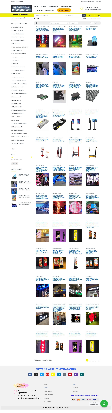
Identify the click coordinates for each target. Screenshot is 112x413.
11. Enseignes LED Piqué (17, 57)
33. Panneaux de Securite (17, 130)
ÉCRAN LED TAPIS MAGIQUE (92, 26)
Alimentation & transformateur (39, 110)
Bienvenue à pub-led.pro (17, 1)
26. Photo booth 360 (16, 107)
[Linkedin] (59, 374)
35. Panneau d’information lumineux (20, 136)
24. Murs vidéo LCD (16, 100)
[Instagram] (36, 374)
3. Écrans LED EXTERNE (17, 30)
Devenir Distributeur (65, 6)
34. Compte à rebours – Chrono (19, 133)
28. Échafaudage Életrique (17, 113)
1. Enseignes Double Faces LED (19, 23)
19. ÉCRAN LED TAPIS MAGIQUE (19, 83)
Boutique (98, 1)
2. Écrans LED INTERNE (17, 27)
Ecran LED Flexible (40, 165)
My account (75, 391)
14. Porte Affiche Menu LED (18, 67)
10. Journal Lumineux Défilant (18, 53)
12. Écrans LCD (15, 60)
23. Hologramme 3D (16, 97)
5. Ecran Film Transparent (17, 37)
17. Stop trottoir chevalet (17, 77)
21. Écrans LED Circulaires (17, 90)
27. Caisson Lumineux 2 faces (18, 110)
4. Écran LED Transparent (17, 33)
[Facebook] (30, 374)
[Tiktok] (64, 374)
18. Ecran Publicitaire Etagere (18, 80)
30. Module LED (15, 120)
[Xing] (82, 374)
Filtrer (15, 163)
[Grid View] (36, 23)
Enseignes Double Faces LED (42, 26)
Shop (74, 384)
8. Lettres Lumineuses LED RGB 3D (19, 47)
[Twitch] (76, 374)
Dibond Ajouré (39, 276)
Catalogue (40, 10)
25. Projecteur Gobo (16, 103)
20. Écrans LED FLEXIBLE (17, 87)
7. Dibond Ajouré (15, 43)
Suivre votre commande (88, 1)
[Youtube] (47, 374)
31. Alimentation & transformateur (19, 123)
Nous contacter (49, 10)
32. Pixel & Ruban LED (16, 127)
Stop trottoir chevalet (40, 221)
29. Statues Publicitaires (17, 117)
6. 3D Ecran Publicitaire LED (18, 40)
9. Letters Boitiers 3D (16, 50)
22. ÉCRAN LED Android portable (19, 93)
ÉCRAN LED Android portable (75, 110)
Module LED (38, 82)
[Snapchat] (53, 374)
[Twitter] (42, 374)
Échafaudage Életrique (58, 137)
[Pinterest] (70, 374)
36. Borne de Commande (17, 140)
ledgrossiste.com (48, 408)
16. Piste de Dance (15, 73)
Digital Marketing (53, 6)
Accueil (36, 6)
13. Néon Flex (14, 63)
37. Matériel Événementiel (17, 143)
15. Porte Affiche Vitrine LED (18, 70)
